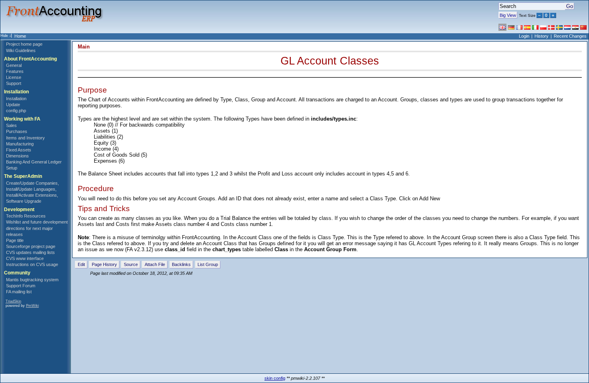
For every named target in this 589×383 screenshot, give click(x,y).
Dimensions (17, 155)
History (542, 36)
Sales (11, 125)
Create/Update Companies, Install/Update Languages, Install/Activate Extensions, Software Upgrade (32, 192)
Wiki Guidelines (21, 50)
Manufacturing (20, 143)
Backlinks (181, 264)
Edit (81, 264)
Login (524, 36)
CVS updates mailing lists (30, 252)
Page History (104, 264)
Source (131, 264)
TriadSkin (13, 301)
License (13, 77)
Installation (16, 98)
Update (13, 104)
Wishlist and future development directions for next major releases (37, 228)
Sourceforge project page (30, 246)
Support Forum (20, 285)
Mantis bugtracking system (32, 279)
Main (84, 47)
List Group (208, 264)
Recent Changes (570, 36)
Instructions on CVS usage (32, 264)
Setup (11, 167)
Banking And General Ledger (34, 161)
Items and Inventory (25, 137)
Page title (15, 240)
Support (13, 83)
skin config (274, 378)
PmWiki (32, 306)
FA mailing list (19, 291)
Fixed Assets (18, 149)
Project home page (24, 44)
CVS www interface (25, 258)
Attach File (155, 264)
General (14, 65)
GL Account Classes (329, 60)
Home (20, 36)
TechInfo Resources (26, 216)
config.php (16, 110)
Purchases (16, 131)
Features (15, 71)
